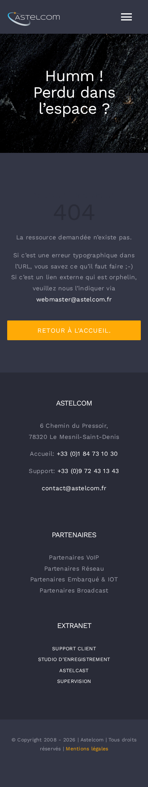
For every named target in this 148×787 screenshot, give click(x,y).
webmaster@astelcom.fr (74, 299)
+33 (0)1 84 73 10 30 (87, 453)
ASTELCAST (73, 670)
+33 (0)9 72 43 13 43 (88, 470)
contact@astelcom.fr (74, 488)
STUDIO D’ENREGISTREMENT (74, 659)
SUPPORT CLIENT (74, 648)
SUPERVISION (74, 681)
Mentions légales (87, 748)
